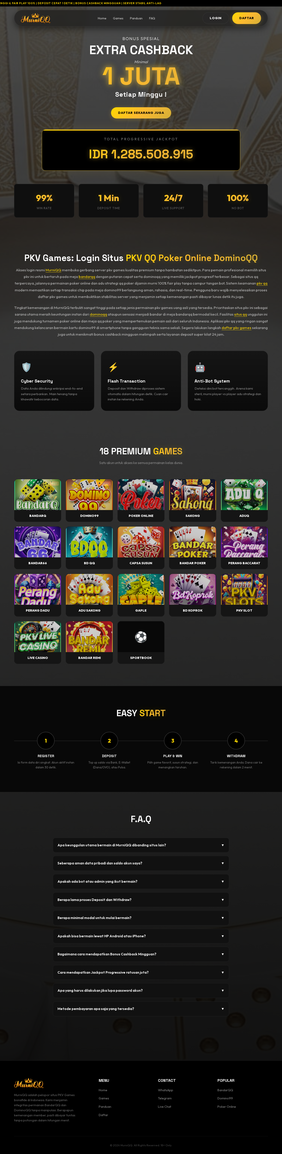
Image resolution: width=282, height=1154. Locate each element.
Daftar (103, 1115)
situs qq (240, 314)
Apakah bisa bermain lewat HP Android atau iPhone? (141, 936)
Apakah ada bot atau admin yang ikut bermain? (141, 881)
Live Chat (164, 1107)
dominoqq (98, 314)
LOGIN (216, 18)
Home (102, 18)
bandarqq (87, 276)
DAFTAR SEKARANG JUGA (141, 113)
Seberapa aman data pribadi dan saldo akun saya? (141, 863)
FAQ (152, 18)
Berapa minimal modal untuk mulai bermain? (141, 917)
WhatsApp (165, 1090)
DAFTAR (246, 18)
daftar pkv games (236, 327)
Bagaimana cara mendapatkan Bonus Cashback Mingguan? (141, 954)
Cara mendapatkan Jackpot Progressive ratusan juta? (141, 972)
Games (118, 18)
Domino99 (225, 1098)
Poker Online (226, 1107)
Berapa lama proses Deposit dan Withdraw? (141, 899)
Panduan (136, 18)
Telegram (165, 1098)
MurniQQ (53, 270)
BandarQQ (225, 1090)
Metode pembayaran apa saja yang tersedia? (141, 1008)
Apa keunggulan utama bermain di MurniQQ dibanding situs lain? (141, 845)
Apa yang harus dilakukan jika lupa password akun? (141, 990)
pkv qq (262, 283)
